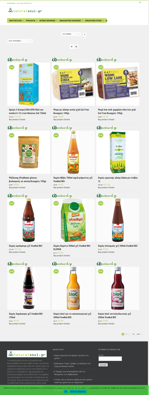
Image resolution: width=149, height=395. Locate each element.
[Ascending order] (84, 34)
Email (102, 355)
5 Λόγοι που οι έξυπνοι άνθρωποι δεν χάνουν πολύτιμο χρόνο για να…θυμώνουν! (73, 381)
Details (22, 119)
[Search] (106, 20)
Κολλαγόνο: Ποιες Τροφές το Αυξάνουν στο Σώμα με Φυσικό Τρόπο (72, 364)
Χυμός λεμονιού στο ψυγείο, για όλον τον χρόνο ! (71, 356)
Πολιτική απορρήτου (78, 391)
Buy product (14, 119)
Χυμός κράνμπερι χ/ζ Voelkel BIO (25, 245)
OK (66, 391)
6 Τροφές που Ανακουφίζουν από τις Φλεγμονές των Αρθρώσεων (69, 372)
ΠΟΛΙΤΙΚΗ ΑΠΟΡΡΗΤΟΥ (24, 3)
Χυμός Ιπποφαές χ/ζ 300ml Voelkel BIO (117, 245)
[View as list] (76, 46)
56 (133, 334)
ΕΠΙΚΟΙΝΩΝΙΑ (11, 3)
